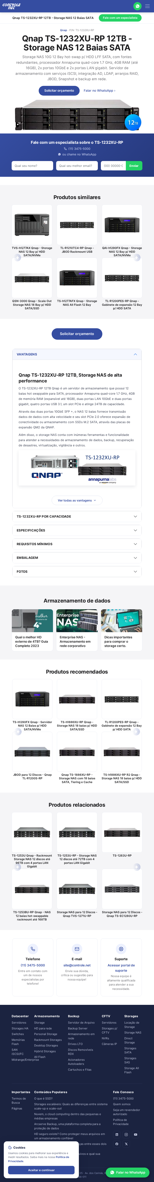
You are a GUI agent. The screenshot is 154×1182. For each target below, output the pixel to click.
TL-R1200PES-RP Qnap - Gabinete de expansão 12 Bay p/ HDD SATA (122, 304)
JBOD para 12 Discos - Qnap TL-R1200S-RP (32, 776)
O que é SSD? (43, 1098)
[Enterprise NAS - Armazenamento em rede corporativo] (76, 620)
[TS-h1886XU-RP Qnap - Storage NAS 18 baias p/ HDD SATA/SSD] (77, 699)
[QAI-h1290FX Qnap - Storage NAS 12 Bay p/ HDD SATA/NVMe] (122, 225)
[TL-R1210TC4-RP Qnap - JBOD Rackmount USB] (77, 225)
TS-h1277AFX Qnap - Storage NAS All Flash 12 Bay (77, 303)
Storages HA (20, 1028)
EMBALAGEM (27, 558)
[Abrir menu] (147, 6)
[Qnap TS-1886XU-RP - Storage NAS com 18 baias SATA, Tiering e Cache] (77, 752)
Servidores (19, 1022)
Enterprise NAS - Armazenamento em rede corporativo (75, 641)
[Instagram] (126, 1134)
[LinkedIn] (117, 1134)
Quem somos (122, 1104)
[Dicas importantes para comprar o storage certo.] (121, 620)
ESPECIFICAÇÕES (31, 530)
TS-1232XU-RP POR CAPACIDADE (44, 516)
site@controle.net (77, 965)
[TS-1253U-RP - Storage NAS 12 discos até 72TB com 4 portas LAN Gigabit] (77, 832)
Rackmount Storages (48, 1040)
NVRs (105, 1038)
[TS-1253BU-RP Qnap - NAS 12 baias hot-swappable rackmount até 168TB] (32, 889)
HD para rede (43, 1028)
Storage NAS (132, 1032)
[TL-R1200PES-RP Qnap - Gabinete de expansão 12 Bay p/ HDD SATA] (122, 278)
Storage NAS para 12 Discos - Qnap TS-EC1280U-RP (122, 914)
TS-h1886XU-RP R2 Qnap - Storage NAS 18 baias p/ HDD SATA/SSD (122, 778)
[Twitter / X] (126, 1144)
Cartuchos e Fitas (79, 1069)
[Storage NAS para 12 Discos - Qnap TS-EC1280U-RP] (122, 889)
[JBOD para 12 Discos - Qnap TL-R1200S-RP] (32, 752)
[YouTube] (135, 1134)
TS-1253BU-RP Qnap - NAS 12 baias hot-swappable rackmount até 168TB (32, 915)
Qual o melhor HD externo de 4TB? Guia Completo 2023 (31, 641)
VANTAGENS (27, 354)
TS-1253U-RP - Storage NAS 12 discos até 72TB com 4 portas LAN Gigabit (77, 859)
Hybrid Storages (45, 1051)
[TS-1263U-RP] (122, 832)
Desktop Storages (46, 1045)
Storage (39, 1022)
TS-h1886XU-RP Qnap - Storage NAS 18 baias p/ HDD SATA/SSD (77, 725)
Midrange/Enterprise (25, 1059)
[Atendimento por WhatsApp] (137, 6)
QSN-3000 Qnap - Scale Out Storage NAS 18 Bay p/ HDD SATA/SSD (32, 304)
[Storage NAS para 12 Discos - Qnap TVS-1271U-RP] (77, 889)
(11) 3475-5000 (33, 965)
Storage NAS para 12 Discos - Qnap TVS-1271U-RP (77, 914)
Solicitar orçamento (59, 90)
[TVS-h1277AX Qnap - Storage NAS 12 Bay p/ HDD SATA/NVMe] (32, 225)
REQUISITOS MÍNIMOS (34, 544)
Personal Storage (45, 1034)
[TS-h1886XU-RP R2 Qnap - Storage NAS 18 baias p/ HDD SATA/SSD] (122, 752)
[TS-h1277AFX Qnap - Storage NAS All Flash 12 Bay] (77, 278)
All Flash (39, 1057)
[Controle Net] (11, 6)
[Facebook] (117, 1144)
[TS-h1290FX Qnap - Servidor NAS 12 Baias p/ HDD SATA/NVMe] (32, 699)
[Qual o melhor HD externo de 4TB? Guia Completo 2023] (32, 620)
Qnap (63, 30)
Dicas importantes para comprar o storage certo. (118, 641)
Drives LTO (75, 1044)
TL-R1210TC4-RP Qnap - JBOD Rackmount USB (77, 249)
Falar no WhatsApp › (99, 90)
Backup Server (78, 1028)
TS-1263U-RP (122, 855)
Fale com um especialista (120, 17)
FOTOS (22, 571)
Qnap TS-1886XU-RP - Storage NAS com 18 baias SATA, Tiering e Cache (77, 778)
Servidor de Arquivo (81, 1022)
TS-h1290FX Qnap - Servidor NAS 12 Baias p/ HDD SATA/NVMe (32, 725)
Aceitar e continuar (41, 1170)
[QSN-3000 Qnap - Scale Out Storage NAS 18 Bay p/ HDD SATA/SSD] (32, 278)
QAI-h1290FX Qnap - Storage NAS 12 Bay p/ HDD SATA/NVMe (122, 251)
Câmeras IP (109, 1044)
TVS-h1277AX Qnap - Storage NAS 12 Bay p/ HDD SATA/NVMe (32, 251)
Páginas (17, 1108)
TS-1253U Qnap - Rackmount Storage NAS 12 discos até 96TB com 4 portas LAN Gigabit (32, 861)
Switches (18, 1034)
